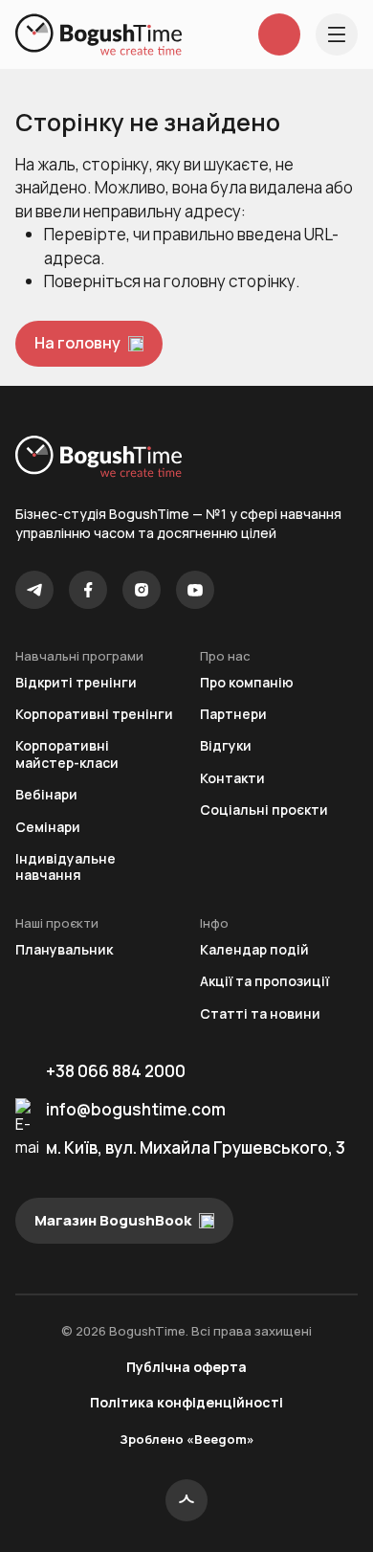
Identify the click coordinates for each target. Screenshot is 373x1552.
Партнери (233, 714)
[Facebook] (88, 590)
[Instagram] (141, 590)
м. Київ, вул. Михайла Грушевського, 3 (195, 1147)
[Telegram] (34, 590)
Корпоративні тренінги (94, 714)
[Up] (186, 1500)
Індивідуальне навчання (65, 867)
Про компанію (247, 682)
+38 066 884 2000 (116, 1071)
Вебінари (46, 794)
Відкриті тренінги (76, 682)
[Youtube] (195, 590)
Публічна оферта (186, 1367)
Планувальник (64, 949)
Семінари (47, 827)
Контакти (232, 778)
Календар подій (254, 949)
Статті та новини (260, 1013)
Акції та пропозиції (264, 981)
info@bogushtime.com (136, 1109)
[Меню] (337, 34)
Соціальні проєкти (264, 809)
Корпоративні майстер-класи (67, 754)
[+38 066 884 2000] (279, 34)
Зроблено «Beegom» (187, 1439)
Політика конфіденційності (186, 1402)
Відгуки (226, 745)
